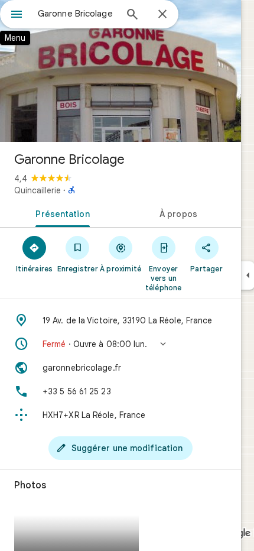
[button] (120, 344)
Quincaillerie (37, 190)
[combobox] (77, 14)
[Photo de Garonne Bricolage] (120, 71)
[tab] (60, 213)
